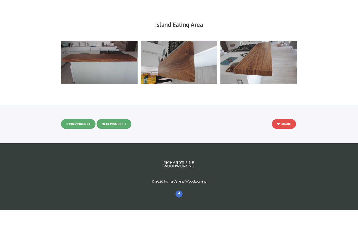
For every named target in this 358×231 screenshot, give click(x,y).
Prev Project (79, 124)
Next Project (113, 124)
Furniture (162, 14)
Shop (257, 14)
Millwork (209, 14)
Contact (275, 14)
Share (286, 124)
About (143, 14)
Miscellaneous (234, 14)
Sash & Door (186, 14)
